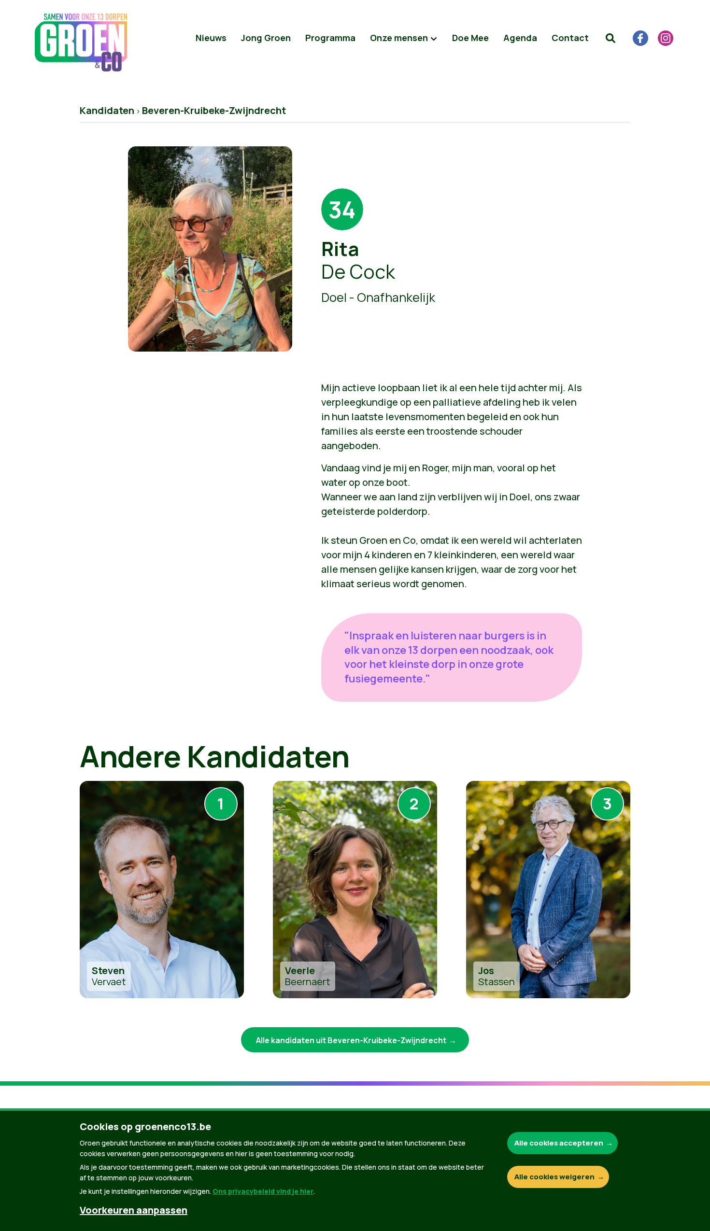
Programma (330, 37)
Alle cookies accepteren (558, 1143)
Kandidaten (107, 110)
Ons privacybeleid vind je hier (263, 1191)
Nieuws (211, 37)
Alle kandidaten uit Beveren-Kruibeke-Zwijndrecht (351, 1040)
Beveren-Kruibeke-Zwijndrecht (214, 110)
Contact (570, 37)
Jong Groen (266, 37)
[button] (610, 38)
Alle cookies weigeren (554, 1177)
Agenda (520, 37)
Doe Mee (470, 37)
